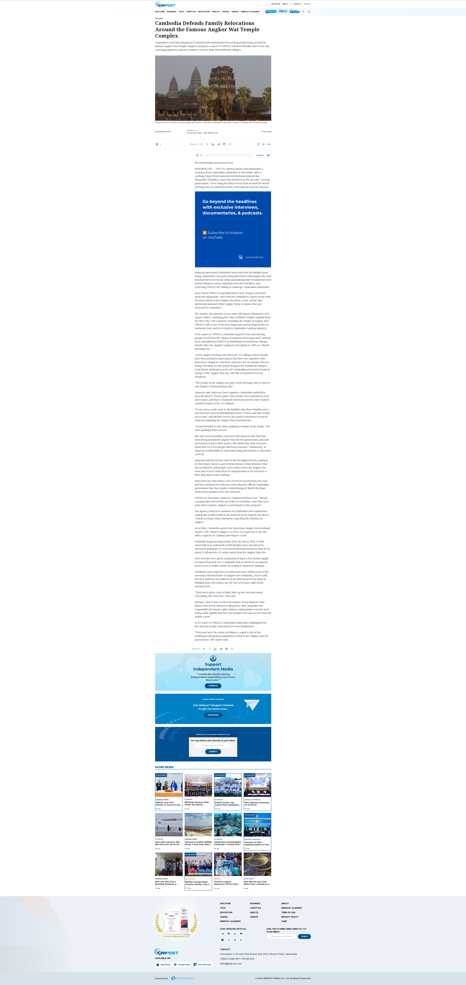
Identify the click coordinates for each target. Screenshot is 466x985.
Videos (235, 12)
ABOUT (285, 4)
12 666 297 (234, 958)
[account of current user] (303, 11)
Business (171, 12)
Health (216, 12)
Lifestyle (191, 12)
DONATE (213, 686)
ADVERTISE (275, 4)
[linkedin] (213, 144)
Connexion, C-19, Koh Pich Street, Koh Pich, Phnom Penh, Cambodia (258, 954)
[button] (258, 144)
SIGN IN (307, 4)
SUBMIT (213, 751)
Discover (160, 12)
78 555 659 (248, 958)
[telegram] (218, 144)
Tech (181, 12)
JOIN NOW (213, 715)
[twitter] (207, 144)
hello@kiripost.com (231, 963)
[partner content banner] (233, 229)
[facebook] (201, 144)
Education (204, 12)
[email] (224, 144)
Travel (225, 12)
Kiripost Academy (250, 12)
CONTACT (297, 4)
